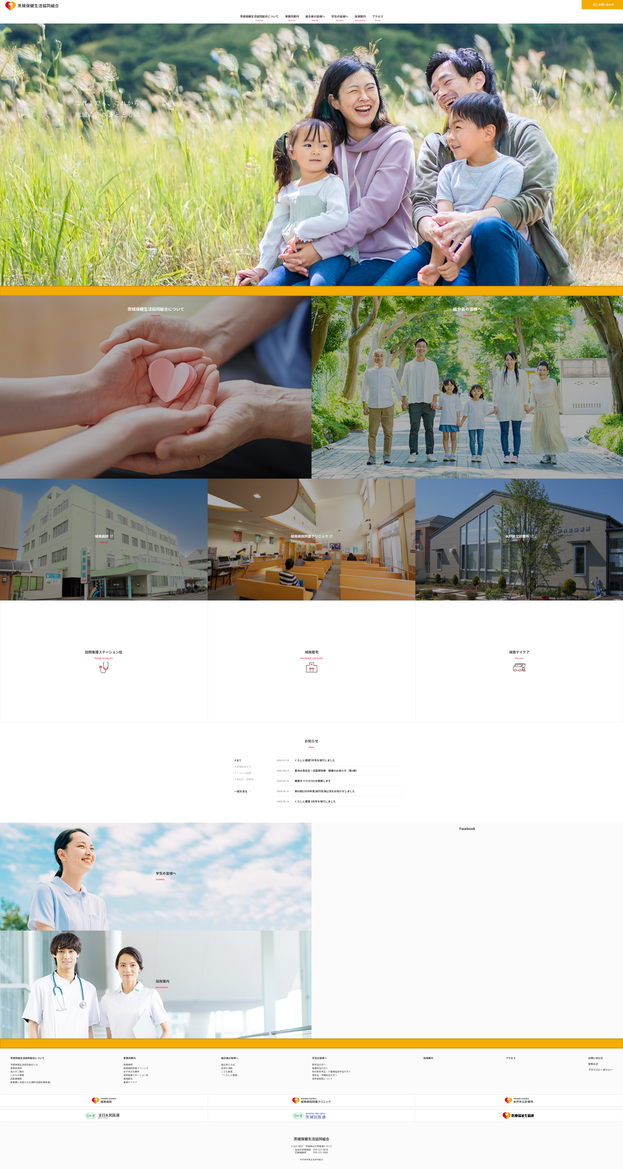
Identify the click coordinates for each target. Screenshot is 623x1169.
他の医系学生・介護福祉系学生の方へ (331, 1071)
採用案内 (360, 16)
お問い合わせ (606, 4)
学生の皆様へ (339, 16)
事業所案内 (292, 16)
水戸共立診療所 (131, 1071)
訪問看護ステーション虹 (135, 1075)
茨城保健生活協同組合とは (24, 1064)
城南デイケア (130, 1082)
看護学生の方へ (320, 1068)
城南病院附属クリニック (135, 1068)
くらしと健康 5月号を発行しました (315, 801)
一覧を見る (240, 791)
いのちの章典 (17, 1075)
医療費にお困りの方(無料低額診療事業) (30, 1082)
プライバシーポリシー (600, 1069)
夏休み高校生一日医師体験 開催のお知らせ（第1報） (326, 770)
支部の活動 (226, 1068)
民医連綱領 (16, 1078)
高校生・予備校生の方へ (324, 1075)
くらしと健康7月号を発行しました (315, 760)
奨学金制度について (322, 1078)
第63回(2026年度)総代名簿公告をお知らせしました (325, 791)
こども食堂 (226, 1071)
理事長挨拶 (16, 1068)
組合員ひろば (228, 1064)
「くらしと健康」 (230, 1075)
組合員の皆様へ (315, 16)
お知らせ (593, 1063)
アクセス (377, 16)
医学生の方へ (319, 1064)
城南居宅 (128, 1078)
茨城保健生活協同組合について (259, 16)
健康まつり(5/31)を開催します (313, 781)
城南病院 (128, 1064)
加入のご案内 (17, 1071)
